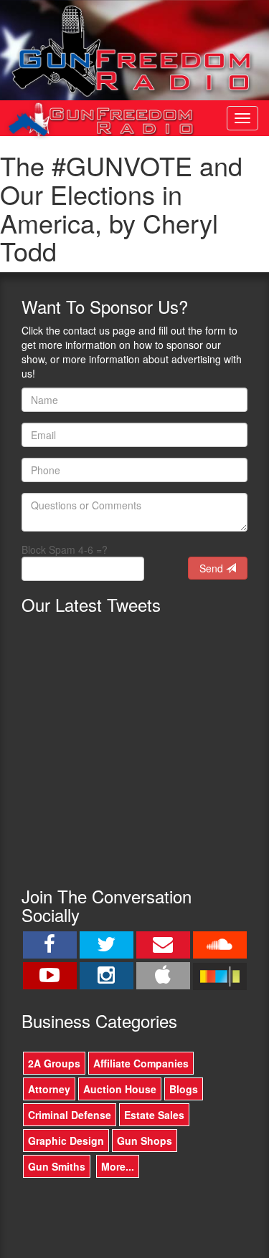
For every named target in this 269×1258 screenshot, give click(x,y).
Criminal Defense (69, 1115)
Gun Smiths (56, 1166)
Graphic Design (66, 1140)
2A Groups (54, 1063)
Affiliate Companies (141, 1063)
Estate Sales (154, 1115)
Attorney (49, 1089)
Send (212, 568)
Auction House (119, 1089)
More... (117, 1166)
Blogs (183, 1089)
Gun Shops (144, 1140)
